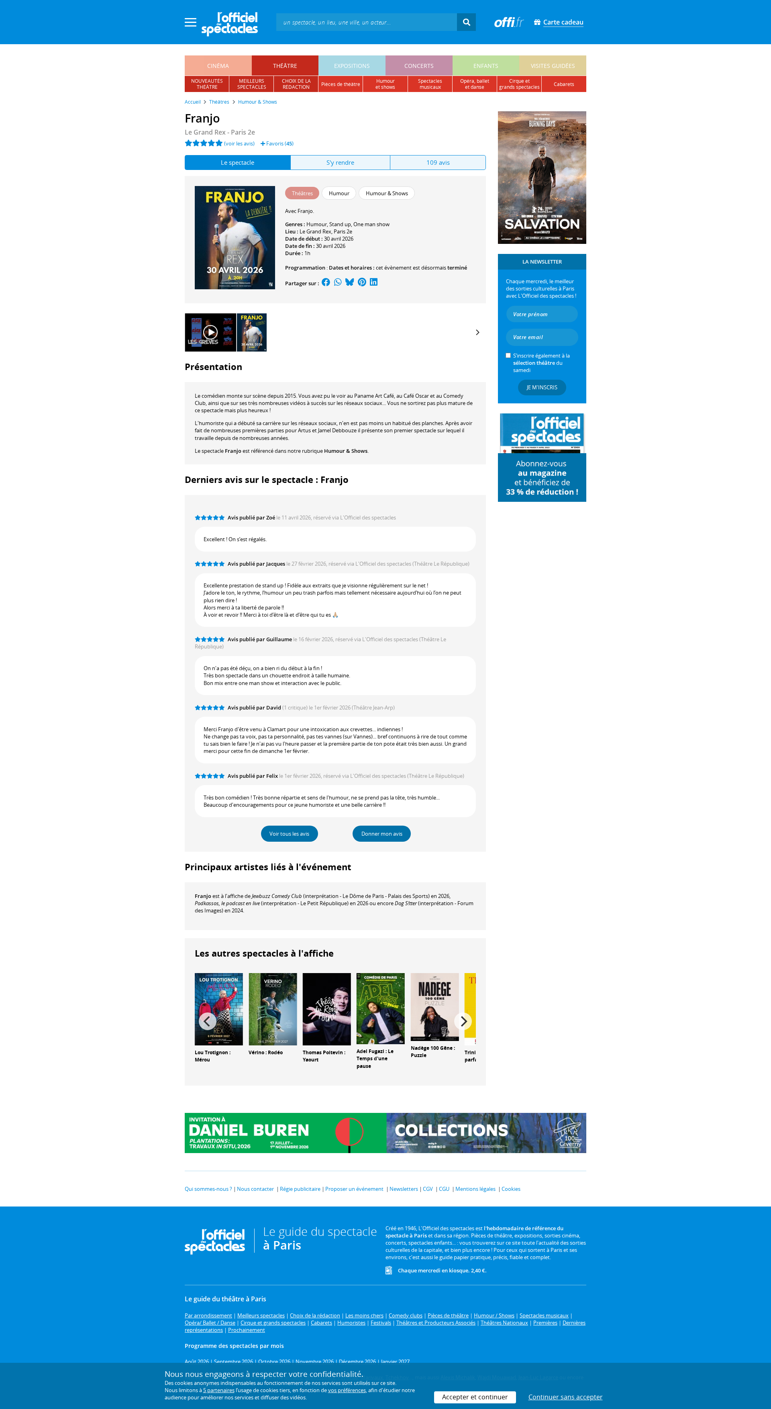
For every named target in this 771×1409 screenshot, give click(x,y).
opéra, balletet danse (474, 84)
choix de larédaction (296, 84)
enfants (485, 66)
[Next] (477, 332)
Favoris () (279, 143)
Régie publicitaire (300, 1188)
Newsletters (404, 1188)
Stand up (340, 224)
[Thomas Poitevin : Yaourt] (327, 1008)
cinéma (218, 66)
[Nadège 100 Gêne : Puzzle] (435, 1006)
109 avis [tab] (438, 162)
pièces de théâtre (340, 84)
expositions (352, 66)
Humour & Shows (345, 450)
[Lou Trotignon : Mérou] (219, 1008)
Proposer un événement (354, 1188)
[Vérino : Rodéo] (273, 1008)
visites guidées (553, 66)
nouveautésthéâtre (207, 84)
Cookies (511, 1188)
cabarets (564, 84)
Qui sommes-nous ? (208, 1188)
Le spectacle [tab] (237, 162)
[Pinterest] (362, 283)
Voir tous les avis (289, 833)
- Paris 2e (220, 132)
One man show (371, 224)
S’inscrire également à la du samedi (541, 363)
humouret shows (385, 84)
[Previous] (207, 1021)
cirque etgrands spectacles (519, 84)
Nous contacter (255, 1188)
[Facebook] (326, 283)
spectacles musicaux (430, 84)
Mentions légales (475, 1188)
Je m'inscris (542, 387)
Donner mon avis (381, 833)
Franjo (203, 896)
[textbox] (366, 22)
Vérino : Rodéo (266, 1052)
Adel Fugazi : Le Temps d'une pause (375, 1059)
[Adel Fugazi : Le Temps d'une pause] (381, 1007)
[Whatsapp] (338, 283)
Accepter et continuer (475, 1397)
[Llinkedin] (374, 283)
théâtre (285, 66)
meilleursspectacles (251, 84)
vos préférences (347, 1390)
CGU (444, 1188)
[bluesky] (349, 283)
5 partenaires (219, 1390)
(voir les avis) (239, 143)
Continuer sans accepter (565, 1397)
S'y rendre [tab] (340, 162)
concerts (419, 66)
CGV (428, 1188)
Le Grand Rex (315, 231)
